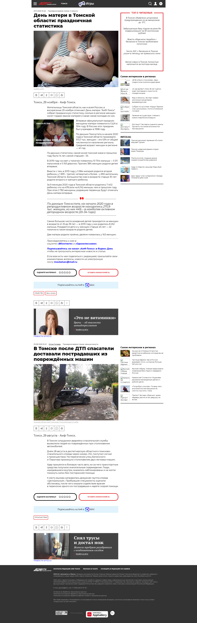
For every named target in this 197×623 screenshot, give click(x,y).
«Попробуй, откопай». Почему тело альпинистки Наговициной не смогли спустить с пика (147, 388)
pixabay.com (39, 89)
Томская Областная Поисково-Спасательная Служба (56, 422)
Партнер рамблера (76, 613)
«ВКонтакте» (65, 243)
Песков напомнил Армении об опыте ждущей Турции (146, 141)
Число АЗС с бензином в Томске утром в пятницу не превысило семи (142, 52)
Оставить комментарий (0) (99, 272)
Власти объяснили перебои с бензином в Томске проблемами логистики (142, 41)
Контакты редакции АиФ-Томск (66, 569)
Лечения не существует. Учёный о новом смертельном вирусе (146, 116)
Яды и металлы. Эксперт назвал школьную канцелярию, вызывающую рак (145, 100)
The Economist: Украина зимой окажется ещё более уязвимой (144, 159)
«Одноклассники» (86, 243)
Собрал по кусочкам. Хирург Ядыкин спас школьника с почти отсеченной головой (147, 109)
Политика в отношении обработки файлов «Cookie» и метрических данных (80, 596)
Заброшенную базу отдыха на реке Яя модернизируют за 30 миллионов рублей (142, 31)
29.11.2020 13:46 (40, 11)
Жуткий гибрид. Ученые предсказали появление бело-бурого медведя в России (147, 371)
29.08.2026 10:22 (40, 344)
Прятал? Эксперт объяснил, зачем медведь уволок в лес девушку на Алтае (146, 397)
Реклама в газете (90, 569)
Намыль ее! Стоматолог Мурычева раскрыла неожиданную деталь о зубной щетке (146, 380)
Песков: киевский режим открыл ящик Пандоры (145, 150)
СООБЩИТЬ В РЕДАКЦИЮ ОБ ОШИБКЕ (115, 569)
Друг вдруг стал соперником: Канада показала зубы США (146, 177)
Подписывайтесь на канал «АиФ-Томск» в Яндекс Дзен (80, 248)
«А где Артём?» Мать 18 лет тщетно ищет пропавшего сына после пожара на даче (146, 91)
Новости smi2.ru (42, 336)
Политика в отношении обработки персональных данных (73, 594)
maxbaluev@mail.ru (65, 262)
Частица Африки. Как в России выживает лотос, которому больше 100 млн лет (146, 362)
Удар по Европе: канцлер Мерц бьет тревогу (146, 168)
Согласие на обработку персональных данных (70, 592)
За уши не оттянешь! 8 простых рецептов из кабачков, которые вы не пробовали (147, 353)
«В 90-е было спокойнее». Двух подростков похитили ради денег (146, 81)
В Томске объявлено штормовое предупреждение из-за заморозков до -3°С (142, 20)
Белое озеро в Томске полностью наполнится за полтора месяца (142, 63)
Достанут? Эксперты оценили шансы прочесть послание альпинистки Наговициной (147, 126)
